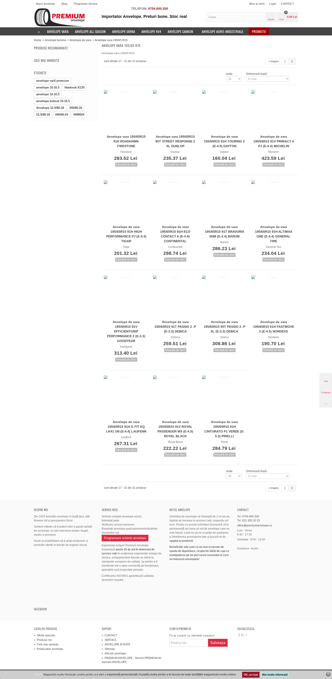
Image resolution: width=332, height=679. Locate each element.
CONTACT (287, 3)
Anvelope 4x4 (151, 31)
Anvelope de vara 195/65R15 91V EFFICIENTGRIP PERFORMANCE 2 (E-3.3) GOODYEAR (126, 331)
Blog (64, 3)
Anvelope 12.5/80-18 (50, 107)
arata (229, 73)
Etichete (40, 72)
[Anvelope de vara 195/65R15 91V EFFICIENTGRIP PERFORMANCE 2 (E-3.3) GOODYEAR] (126, 296)
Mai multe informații (275, 674)
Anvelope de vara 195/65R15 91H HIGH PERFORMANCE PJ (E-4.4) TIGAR (126, 234)
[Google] (246, 635)
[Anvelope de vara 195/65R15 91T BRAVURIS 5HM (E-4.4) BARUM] (224, 201)
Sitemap (108, 649)
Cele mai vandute (46, 60)
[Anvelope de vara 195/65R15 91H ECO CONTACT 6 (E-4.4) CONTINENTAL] (175, 201)
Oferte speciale (44, 635)
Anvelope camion (180, 31)
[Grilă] (106, 74)
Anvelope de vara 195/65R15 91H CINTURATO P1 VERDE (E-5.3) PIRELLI (224, 429)
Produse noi (43, 640)
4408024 (78, 114)
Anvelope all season (90, 31)
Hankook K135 (74, 87)
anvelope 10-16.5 (47, 87)
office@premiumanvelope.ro (254, 525)
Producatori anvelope (48, 649)
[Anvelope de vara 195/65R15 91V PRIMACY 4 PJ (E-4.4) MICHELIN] (273, 111)
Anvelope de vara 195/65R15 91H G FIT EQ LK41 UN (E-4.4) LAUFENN (126, 426)
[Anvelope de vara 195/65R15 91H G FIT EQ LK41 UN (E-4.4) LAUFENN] (126, 396)
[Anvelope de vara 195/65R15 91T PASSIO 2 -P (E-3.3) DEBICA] (175, 296)
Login (272, 3)
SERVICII (109, 640)
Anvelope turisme (55, 40)
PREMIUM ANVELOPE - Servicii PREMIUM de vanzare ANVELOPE (131, 660)
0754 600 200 (250, 516)
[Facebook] (239, 635)
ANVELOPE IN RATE (116, 644)
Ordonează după (256, 73)
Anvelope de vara (80, 40)
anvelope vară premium (52, 80)
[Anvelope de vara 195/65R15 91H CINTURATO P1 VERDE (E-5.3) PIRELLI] (224, 396)
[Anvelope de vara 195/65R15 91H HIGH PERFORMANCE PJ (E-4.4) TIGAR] (126, 201)
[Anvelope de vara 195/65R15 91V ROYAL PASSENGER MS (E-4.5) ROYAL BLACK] (175, 396)
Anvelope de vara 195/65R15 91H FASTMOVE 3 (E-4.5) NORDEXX (273, 326)
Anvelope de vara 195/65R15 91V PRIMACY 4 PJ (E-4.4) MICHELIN (273, 141)
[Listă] (112, 74)
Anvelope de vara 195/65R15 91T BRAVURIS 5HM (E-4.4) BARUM (224, 231)
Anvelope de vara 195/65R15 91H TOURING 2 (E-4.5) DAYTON (224, 141)
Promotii (259, 31)
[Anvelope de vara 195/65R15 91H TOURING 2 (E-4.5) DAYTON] (224, 111)
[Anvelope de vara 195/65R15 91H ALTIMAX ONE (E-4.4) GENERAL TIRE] (273, 201)
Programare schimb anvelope (125, 538)
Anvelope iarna (123, 31)
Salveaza (217, 643)
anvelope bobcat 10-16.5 (53, 101)
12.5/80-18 (43, 114)
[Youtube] (242, 635)
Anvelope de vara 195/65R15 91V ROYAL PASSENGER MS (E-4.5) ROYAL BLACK (175, 429)
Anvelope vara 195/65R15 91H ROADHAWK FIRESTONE (126, 141)
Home (37, 40)
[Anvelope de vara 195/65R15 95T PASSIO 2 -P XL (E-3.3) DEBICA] (224, 296)
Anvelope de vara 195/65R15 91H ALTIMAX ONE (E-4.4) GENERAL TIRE (273, 234)
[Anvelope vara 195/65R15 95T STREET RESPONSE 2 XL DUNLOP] (175, 111)
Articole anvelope (114, 653)
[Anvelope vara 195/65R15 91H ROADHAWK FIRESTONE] (126, 111)
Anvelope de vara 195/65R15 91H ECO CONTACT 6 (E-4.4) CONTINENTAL (175, 234)
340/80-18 (75, 107)
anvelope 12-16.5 (47, 94)
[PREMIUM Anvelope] (60, 17)
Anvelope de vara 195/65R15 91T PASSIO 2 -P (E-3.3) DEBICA (175, 326)
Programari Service (86, 3)
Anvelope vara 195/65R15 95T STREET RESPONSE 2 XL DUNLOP (175, 141)
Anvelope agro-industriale (222, 31)
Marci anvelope (45, 3)
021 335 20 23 (251, 520)
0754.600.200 (158, 8)
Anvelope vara (58, 31)
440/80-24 (61, 114)
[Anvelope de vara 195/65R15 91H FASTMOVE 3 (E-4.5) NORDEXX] (273, 296)
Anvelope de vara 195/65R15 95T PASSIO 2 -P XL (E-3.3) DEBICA (224, 326)
